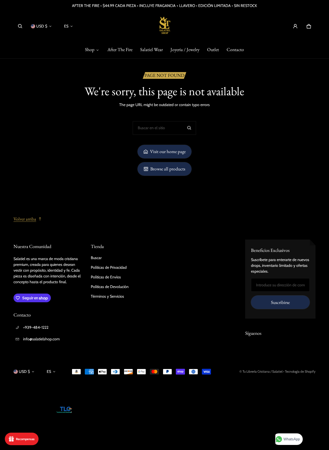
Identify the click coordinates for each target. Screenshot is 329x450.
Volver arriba (24, 219)
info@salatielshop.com (41, 339)
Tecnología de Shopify (300, 371)
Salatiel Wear (151, 50)
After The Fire (119, 50)
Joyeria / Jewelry (185, 50)
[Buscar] (189, 128)
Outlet (213, 50)
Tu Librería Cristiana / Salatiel (263, 371)
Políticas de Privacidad (109, 267)
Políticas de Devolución (110, 286)
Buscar (96, 257)
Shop (89, 50)
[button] (20, 26)
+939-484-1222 (35, 327)
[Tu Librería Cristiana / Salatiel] (164, 26)
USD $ (41, 26)
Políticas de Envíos (106, 277)
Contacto (235, 50)
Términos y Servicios (107, 296)
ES (66, 26)
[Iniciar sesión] (295, 26)
